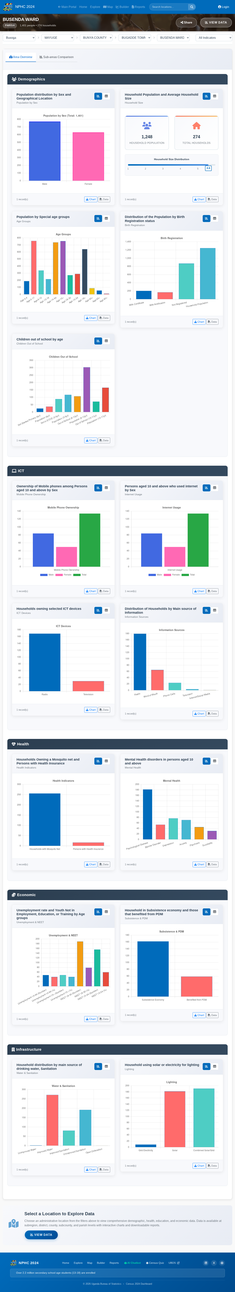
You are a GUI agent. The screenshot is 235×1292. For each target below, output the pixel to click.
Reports (139, 6)
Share (187, 22)
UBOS (172, 1262)
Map (109, 6)
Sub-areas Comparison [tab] (58, 57)
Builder (124, 6)
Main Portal (68, 6)
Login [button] (225, 6)
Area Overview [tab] (22, 57)
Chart (92, 199)
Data (105, 199)
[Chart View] (98, 96)
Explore (95, 6)
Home (83, 6)
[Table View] (106, 96)
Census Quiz (156, 1262)
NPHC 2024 (24, 7)
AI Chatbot (134, 1262)
